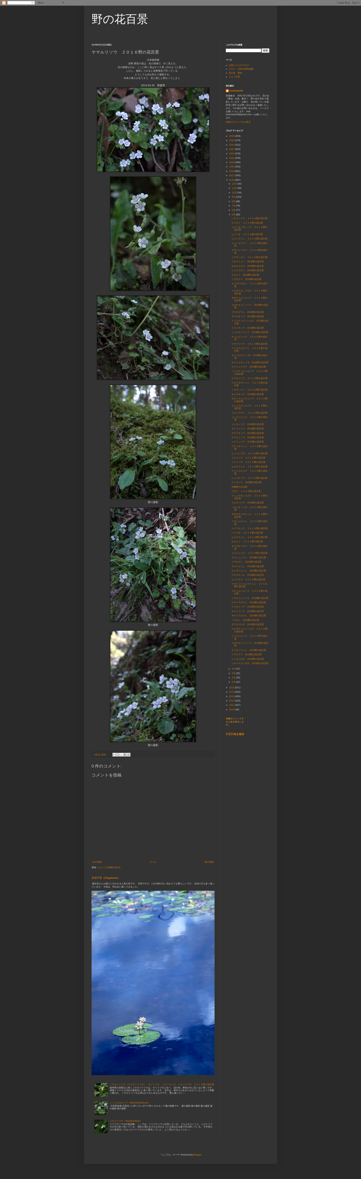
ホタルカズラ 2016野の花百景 (247, 266)
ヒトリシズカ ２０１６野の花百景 (249, 453)
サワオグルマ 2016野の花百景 (247, 624)
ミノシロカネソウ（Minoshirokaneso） (130, 1102)
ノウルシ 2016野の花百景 (245, 620)
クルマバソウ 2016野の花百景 (247, 502)
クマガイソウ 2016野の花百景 (247, 606)
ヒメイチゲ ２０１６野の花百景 (248, 579)
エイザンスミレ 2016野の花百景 (248, 570)
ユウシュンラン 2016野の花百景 (248, 557)
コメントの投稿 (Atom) (108, 867)
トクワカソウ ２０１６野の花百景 (249, 528)
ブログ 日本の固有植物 (241, 69)
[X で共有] (121, 755)
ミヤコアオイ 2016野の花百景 (247, 270)
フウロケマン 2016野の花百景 (247, 312)
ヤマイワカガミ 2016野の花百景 (248, 602)
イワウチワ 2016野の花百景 (246, 654)
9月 (234, 197)
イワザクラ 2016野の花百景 (246, 279)
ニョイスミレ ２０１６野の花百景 (249, 238)
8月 (234, 201)
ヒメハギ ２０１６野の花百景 (247, 234)
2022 (232, 153)
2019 (232, 166)
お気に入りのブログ (239, 65)
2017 (232, 175)
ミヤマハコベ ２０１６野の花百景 (249, 257)
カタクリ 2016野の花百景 (245, 275)
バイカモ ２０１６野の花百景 (247, 532)
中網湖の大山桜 (239, 487)
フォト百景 (234, 76)
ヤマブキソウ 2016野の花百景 (247, 316)
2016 (232, 180)
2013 (232, 696)
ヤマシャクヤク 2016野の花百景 (248, 367)
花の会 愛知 (235, 73)
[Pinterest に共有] (128, 755)
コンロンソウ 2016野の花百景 (247, 424)
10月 (234, 192)
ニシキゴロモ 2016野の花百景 (247, 659)
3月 (234, 673)
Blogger (197, 1154)
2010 (232, 709)
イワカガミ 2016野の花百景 (246, 562)
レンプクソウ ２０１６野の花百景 (249, 478)
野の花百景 (120, 19)
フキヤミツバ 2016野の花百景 (247, 261)
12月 (234, 183)
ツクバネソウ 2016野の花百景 (247, 328)
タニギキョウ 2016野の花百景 (247, 394)
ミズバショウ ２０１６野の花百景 (249, 553)
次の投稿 (97, 862)
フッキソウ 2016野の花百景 (246, 482)
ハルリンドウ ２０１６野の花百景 (249, 218)
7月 (234, 205)
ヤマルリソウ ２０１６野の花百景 (249, 378)
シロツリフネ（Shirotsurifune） (126, 1121)
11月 (234, 188)
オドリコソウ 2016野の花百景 (247, 428)
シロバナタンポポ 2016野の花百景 (249, 663)
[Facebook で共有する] (125, 755)
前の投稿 (209, 862)
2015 (232, 687)
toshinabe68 (236, 90)
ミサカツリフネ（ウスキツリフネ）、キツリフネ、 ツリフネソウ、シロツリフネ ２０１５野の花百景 (162, 1084)
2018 (232, 171)
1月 (234, 682)
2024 (232, 145)
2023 (232, 149)
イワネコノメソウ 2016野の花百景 (249, 598)
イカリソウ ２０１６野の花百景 (248, 457)
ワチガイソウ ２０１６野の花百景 (249, 344)
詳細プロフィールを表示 (238, 122)
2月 (234, 677)
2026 (232, 136)
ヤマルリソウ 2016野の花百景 (247, 437)
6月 (234, 210)
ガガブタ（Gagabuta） (106, 877)
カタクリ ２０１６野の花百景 (247, 541)
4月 (234, 668)
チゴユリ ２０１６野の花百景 (247, 223)
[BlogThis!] (118, 755)
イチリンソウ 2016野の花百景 (247, 441)
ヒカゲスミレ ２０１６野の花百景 (249, 466)
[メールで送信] (114, 755)
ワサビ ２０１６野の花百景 (246, 491)
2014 (232, 692)
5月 (234, 214)
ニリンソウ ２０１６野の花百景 (248, 462)
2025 (232, 140)
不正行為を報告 (235, 734)
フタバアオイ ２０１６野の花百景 (249, 413)
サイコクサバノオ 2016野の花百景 (249, 362)
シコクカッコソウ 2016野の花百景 (249, 332)
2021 (232, 158)
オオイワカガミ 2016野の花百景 (248, 615)
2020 (232, 162)
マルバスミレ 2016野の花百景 (247, 566)
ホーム (153, 862)
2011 (232, 705)
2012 (232, 700)
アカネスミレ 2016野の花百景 (247, 575)
